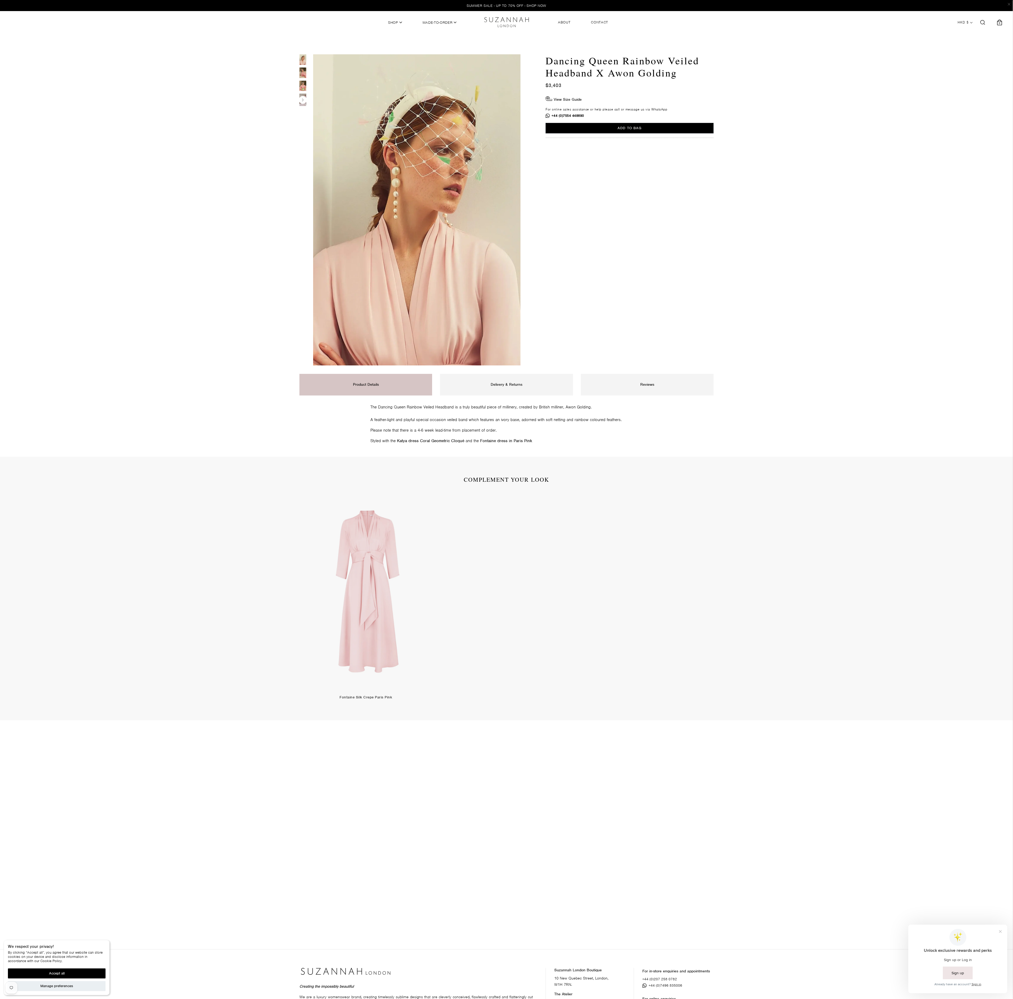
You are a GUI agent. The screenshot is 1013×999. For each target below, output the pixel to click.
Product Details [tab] (366, 384)
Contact (599, 22)
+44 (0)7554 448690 (568, 115)
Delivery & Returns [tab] (506, 384)
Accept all (57, 973)
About (564, 22)
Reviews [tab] (647, 384)
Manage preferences (56, 986)
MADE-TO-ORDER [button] (438, 23)
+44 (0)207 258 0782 (659, 979)
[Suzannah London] (506, 22)
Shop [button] (393, 23)
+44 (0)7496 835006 (665, 985)
